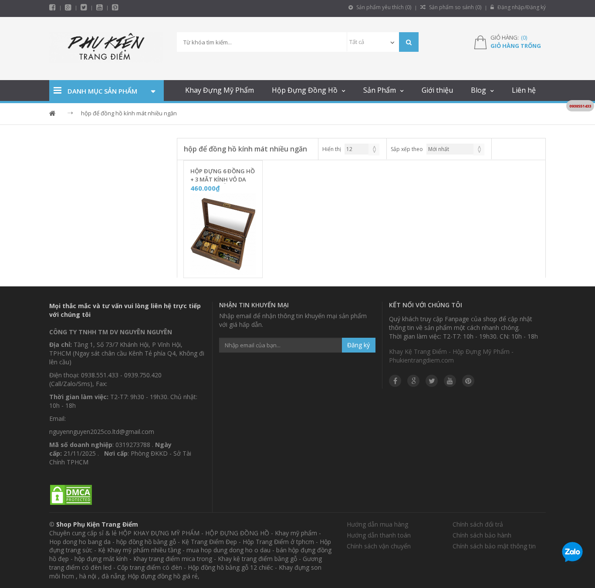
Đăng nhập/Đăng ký (521, 7)
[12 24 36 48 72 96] (362, 149)
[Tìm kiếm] (409, 42)
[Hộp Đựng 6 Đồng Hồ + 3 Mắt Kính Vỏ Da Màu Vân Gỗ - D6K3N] (223, 235)
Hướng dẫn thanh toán (379, 535)
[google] (413, 381)
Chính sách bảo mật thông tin (494, 546)
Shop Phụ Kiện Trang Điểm (97, 524)
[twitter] (84, 7)
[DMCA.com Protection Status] (71, 495)
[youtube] (99, 7)
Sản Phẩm (379, 90)
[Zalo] (572, 554)
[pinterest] (115, 7)
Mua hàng (228, 268)
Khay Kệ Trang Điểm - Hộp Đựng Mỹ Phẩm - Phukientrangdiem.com (451, 355)
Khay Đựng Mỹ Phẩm (219, 90)
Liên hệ (524, 90)
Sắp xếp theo (407, 149)
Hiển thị (331, 149)
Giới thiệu (437, 90)
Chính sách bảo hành (482, 535)
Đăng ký (358, 345)
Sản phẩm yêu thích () (383, 7)
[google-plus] (68, 7)
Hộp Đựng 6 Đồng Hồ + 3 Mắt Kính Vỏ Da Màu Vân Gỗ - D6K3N (222, 175)
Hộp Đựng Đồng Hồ (305, 90)
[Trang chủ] (106, 48)
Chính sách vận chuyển (379, 546)
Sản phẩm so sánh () (454, 7)
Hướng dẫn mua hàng (377, 524)
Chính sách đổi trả (478, 524)
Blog (478, 90)
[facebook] (52, 7)
